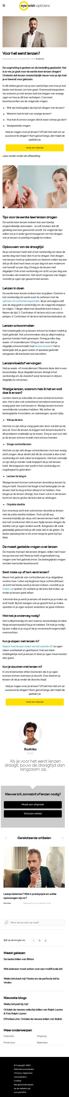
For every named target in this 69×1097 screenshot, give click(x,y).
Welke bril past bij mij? (16, 1004)
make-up (8, 589)
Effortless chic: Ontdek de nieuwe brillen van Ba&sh (33, 1019)
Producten (9, 1042)
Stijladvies (42, 1042)
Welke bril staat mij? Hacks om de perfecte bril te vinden (31, 980)
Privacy (18, 1073)
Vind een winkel (33, 813)
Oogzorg (41, 1036)
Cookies (17, 1081)
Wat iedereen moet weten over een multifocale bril (33, 969)
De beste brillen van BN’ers (19, 959)
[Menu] (4, 5)
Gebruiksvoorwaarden (24, 1069)
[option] (34, 881)
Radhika (40, 59)
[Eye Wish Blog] (34, 6)
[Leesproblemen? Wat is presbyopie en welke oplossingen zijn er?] (34, 867)
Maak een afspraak (33, 804)
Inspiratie (9, 1036)
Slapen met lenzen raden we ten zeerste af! (28, 646)
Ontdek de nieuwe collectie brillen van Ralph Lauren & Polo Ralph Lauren (33, 1011)
